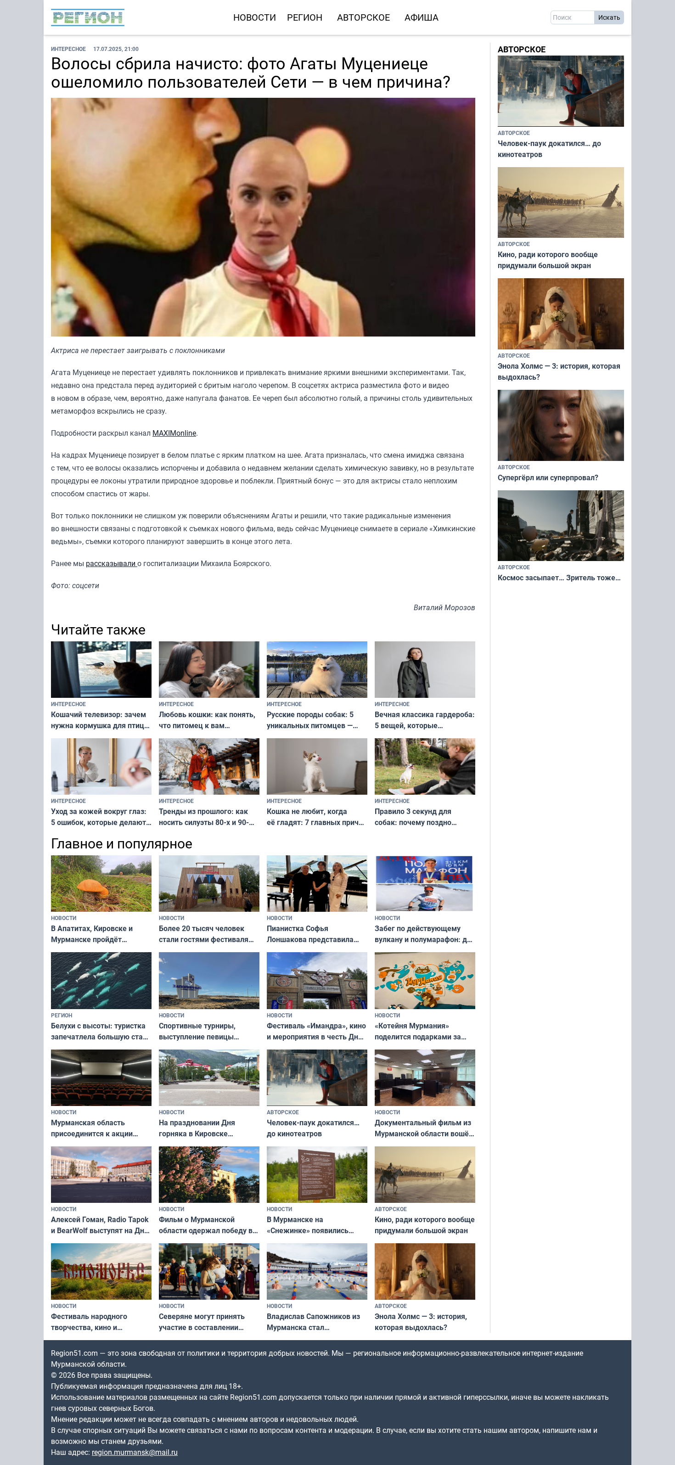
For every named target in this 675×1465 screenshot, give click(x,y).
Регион (304, 17)
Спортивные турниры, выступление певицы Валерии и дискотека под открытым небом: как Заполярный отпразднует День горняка (203, 1031)
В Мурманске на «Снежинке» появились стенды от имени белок (308, 1225)
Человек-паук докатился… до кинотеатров (313, 1128)
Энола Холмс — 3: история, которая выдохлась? (421, 1321)
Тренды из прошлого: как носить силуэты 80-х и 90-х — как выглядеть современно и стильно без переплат (205, 817)
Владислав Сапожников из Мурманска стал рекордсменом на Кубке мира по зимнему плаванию (315, 1322)
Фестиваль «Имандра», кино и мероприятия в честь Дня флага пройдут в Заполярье (316, 1031)
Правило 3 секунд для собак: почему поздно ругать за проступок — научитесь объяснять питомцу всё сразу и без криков (417, 817)
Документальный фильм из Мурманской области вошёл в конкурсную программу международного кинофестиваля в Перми (424, 1128)
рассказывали (111, 563)
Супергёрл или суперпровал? (548, 477)
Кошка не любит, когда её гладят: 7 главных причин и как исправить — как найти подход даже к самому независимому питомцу (317, 817)
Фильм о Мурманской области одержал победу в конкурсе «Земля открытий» (209, 1225)
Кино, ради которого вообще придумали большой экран (425, 1224)
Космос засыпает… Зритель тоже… (559, 578)
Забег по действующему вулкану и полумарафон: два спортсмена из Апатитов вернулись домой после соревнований (425, 934)
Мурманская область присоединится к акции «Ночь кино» (92, 1128)
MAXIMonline (174, 433)
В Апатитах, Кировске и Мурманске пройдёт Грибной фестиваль (92, 934)
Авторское (363, 17)
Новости (254, 17)
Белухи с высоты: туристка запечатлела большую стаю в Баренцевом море (100, 1031)
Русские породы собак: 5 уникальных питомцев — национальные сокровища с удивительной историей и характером (313, 720)
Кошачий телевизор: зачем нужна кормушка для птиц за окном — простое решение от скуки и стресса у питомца (99, 720)
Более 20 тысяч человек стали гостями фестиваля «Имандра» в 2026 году (203, 934)
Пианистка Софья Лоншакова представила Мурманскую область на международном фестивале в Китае (316, 934)
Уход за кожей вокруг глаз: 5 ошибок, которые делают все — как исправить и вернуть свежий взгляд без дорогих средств (98, 817)
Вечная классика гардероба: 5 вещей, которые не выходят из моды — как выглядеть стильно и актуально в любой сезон (425, 720)
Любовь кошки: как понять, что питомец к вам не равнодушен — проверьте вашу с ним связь (208, 720)
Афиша (422, 17)
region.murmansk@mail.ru (135, 1452)
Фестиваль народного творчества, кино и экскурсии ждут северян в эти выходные (97, 1322)
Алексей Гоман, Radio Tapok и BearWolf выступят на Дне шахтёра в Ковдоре (100, 1225)
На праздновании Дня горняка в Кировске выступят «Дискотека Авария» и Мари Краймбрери (197, 1128)
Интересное (68, 48)
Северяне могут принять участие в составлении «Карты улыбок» (202, 1322)
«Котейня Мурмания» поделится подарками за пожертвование (418, 1031)
